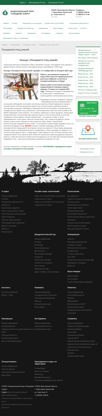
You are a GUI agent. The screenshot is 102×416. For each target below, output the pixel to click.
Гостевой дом (40, 368)
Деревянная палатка (43, 377)
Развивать (6, 33)
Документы (6, 205)
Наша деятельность (9, 335)
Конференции (72, 251)
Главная (6, 23)
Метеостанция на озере (76, 226)
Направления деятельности (12, 202)
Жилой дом (39, 374)
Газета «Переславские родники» (80, 282)
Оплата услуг (72, 28)
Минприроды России (37, 2)
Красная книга (73, 350)
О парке (14, 23)
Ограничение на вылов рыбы (78, 223)
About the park (13, 392)
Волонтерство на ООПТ (76, 304)
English (22, 2)
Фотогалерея (40, 266)
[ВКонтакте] (68, 386)
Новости (70, 239)
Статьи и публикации (75, 254)
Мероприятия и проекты (77, 248)
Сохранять (59, 33)
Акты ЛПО (71, 257)
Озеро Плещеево (8, 217)
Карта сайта (6, 395)
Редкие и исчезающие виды (78, 326)
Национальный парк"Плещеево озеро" (22, 12)
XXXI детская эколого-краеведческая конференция (86, 63)
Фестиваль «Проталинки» (88, 58)
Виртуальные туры (42, 269)
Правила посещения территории (80, 199)
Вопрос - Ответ (7, 295)
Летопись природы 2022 (87, 90)
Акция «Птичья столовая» (88, 93)
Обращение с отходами (76, 263)
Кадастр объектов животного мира (81, 341)
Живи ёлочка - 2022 (85, 77)
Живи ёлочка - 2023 (85, 80)
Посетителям (7, 28)
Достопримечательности (77, 214)
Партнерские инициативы (45, 298)
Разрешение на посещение (32, 23)
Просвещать (32, 33)
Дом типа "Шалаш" (42, 371)
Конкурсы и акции (29, 45)
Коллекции (39, 245)
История (5, 199)
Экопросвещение (8, 326)
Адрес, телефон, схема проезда (47, 272)
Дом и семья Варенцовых (11, 341)
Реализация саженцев (43, 254)
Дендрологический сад (25, 28)
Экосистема (71, 332)
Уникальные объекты (75, 335)
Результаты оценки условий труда (80, 260)
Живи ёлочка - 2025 (85, 87)
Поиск (14, 395)
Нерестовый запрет (75, 208)
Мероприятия (72, 301)
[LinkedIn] (72, 386)
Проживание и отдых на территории (15, 38)
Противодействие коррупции (13, 223)
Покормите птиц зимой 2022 (49, 45)
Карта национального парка (13, 211)
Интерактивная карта (75, 211)
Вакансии (5, 229)
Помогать (19, 33)
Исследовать (46, 33)
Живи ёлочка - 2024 (85, 83)
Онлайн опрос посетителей (54, 23)
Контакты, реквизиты (10, 292)
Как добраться (73, 196)
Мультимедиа (58, 28)
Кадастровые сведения (10, 208)
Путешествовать (74, 33)
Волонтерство (7, 232)
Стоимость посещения (43, 263)
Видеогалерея (72, 276)
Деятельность (40, 251)
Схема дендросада (42, 248)
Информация (43, 28)
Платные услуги (73, 202)
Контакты (83, 28)
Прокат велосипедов (43, 260)
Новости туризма (8, 369)
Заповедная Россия (55, 2)
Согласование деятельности (79, 23)
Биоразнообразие (74, 329)
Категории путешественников (13, 372)
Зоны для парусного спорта (78, 229)
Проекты (38, 301)
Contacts (24, 392)
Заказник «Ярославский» (11, 220)
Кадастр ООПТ (72, 338)
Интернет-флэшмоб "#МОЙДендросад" (85, 69)
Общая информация (9, 196)
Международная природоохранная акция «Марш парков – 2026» (87, 52)
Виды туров (6, 375)
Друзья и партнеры (9, 226)
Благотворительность (75, 295)
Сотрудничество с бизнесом (45, 295)
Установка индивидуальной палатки (49, 380)
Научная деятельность (43, 326)
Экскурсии (39, 257)
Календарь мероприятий (77, 242)
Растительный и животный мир (14, 214)
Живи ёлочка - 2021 (85, 74)
